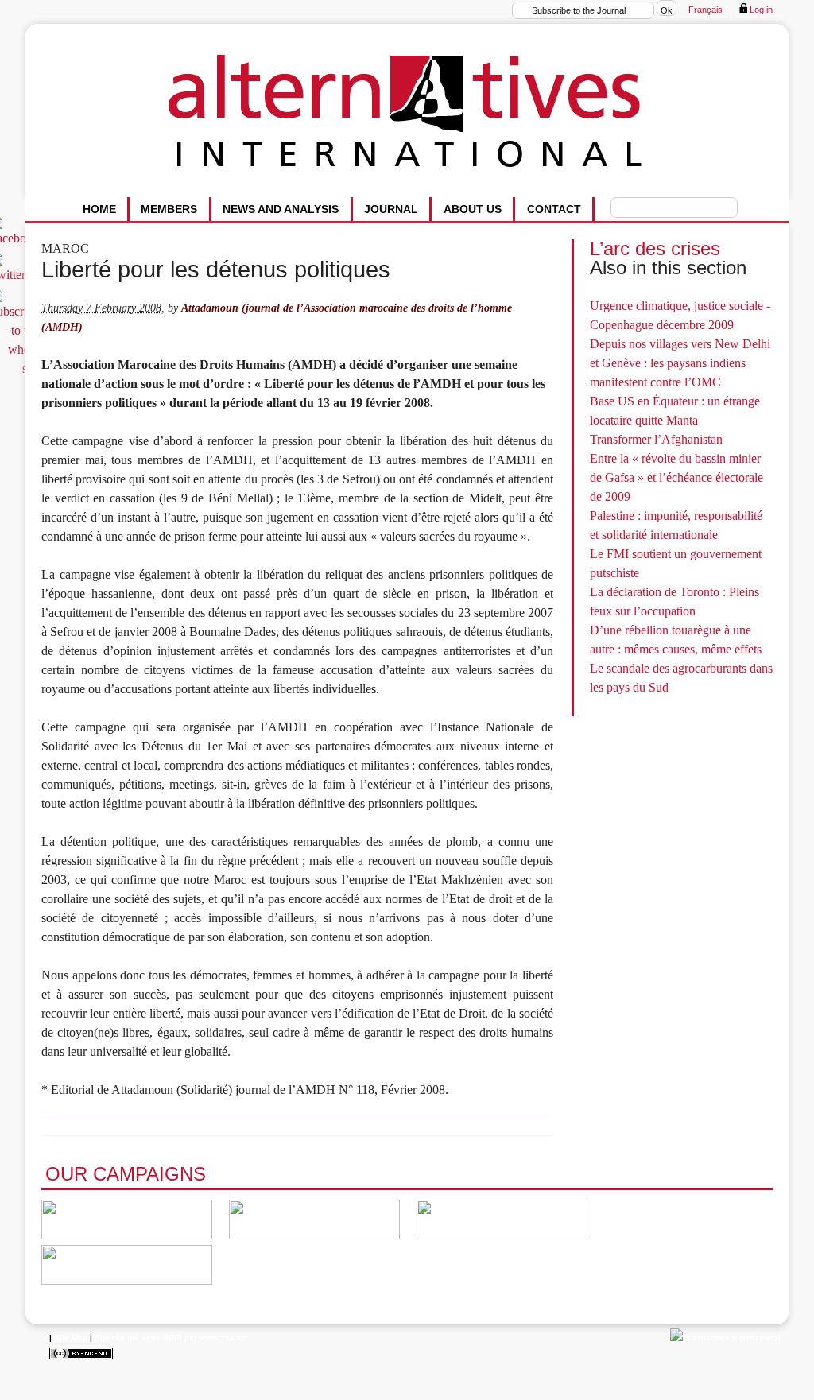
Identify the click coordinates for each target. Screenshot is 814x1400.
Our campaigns (125, 1174)
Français (705, 9)
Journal (391, 209)
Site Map (70, 1337)
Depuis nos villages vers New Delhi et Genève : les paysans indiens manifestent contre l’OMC (680, 363)
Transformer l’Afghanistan (656, 439)
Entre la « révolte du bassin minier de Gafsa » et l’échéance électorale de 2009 (676, 477)
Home (99, 209)
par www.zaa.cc (215, 1337)
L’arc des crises (655, 248)
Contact (554, 209)
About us (473, 209)
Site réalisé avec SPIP (138, 1337)
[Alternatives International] (725, 1337)
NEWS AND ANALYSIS (281, 209)
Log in (760, 9)
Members (169, 209)
